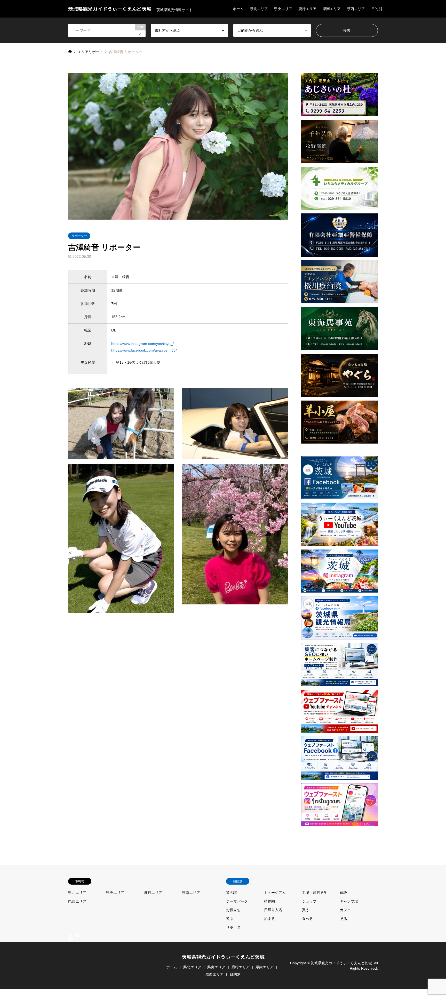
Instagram (70, 935)
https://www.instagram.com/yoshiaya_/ (142, 344)
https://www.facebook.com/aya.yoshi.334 (144, 350)
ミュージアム (275, 893)
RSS (70, 995)
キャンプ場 (349, 901)
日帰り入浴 (273, 910)
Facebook (76, 935)
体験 (343, 893)
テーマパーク (237, 901)
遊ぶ (229, 919)
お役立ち (233, 910)
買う (305, 910)
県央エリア (283, 9)
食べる (307, 919)
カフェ (345, 910)
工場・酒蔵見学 (314, 893)
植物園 (269, 901)
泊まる (269, 919)
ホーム (238, 9)
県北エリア (259, 9)
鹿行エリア (307, 9)
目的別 (376, 9)
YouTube (70, 991)
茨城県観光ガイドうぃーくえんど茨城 (223, 956)
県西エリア (356, 9)
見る (343, 919)
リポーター (79, 236)
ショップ (309, 901)
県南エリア (332, 9)
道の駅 (231, 893)
